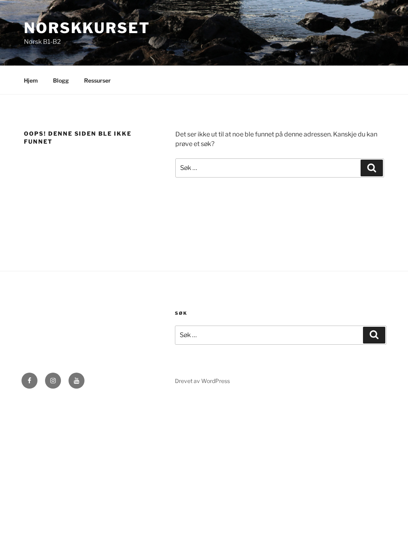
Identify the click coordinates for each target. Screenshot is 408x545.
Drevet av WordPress (202, 380)
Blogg (61, 80)
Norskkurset (87, 28)
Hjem (31, 80)
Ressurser (97, 80)
